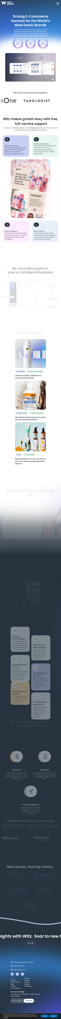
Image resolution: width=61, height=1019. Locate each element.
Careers (26, 980)
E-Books (13, 986)
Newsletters (28, 986)
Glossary (27, 984)
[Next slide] (11, 543)
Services (13, 980)
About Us (27, 978)
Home (12, 978)
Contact (27, 982)
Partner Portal (15, 982)
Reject (53, 1016)
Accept (45, 1016)
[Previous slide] (5, 543)
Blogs (12, 984)
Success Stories (15, 988)
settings (6, 1017)
